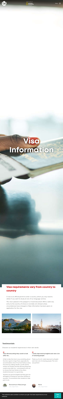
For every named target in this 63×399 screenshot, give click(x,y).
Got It (57, 395)
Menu (56, 3)
